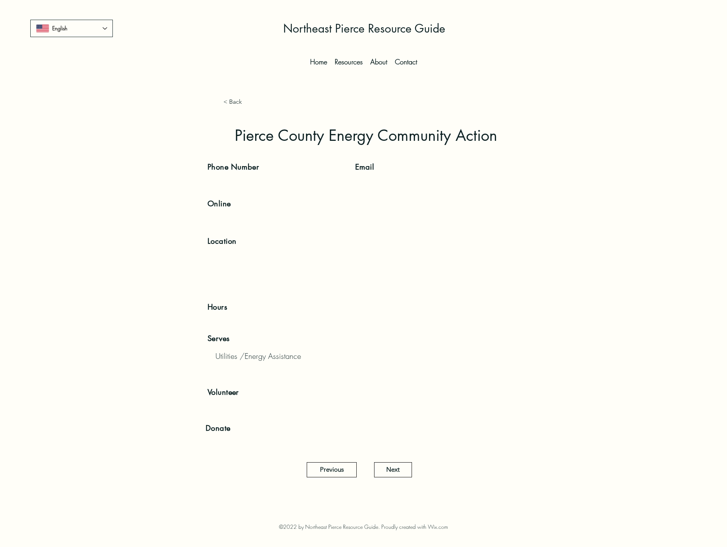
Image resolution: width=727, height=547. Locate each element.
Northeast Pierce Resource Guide (364, 28)
